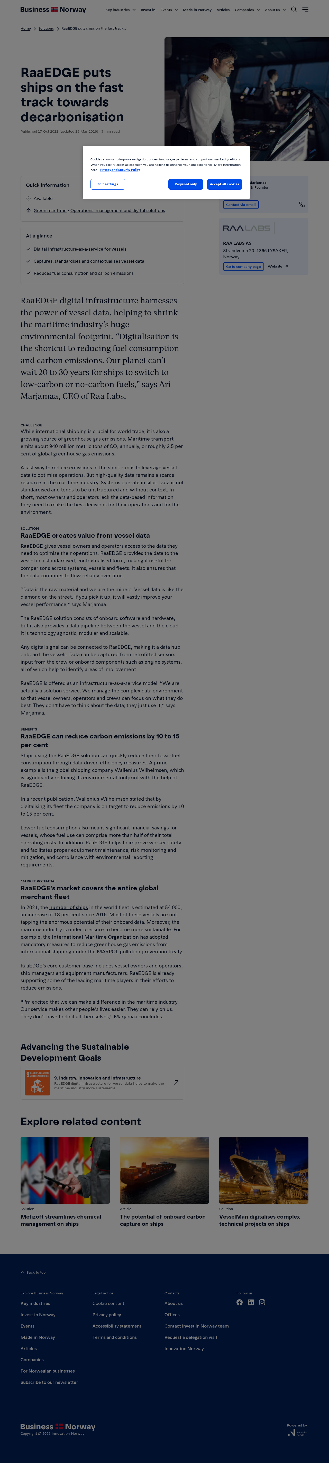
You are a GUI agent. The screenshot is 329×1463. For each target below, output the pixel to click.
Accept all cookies (224, 184)
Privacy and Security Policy (120, 170)
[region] (166, 172)
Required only (186, 184)
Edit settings (108, 184)
